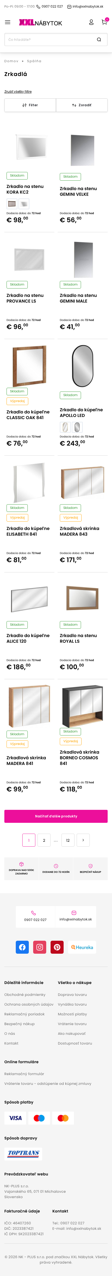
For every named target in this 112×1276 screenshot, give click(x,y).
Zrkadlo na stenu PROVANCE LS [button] (25, 298)
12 (68, 840)
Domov (11, 61)
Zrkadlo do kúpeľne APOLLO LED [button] (81, 413)
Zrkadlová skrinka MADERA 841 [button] (26, 761)
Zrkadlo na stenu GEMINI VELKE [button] (78, 191)
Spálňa (34, 61)
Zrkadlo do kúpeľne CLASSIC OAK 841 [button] (28, 415)
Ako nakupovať (72, 1033)
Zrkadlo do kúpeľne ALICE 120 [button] (28, 638)
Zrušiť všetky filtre (18, 91)
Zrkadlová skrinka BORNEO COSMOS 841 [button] (79, 758)
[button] (29, 983)
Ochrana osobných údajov (29, 1004)
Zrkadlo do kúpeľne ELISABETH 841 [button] (28, 531)
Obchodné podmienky (24, 994)
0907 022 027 (72, 1223)
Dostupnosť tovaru (75, 1043)
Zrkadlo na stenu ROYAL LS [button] (78, 638)
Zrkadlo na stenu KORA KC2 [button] (25, 189)
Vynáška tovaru (72, 1004)
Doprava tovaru (72, 994)
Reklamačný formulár (24, 1073)
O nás (9, 1033)
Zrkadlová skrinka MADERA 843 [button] (79, 531)
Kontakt (11, 1043)
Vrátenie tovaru (72, 1023)
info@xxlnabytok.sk (83, 1228)
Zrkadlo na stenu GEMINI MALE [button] (78, 298)
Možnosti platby (72, 1014)
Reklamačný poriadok (24, 1014)
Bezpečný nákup (19, 1023)
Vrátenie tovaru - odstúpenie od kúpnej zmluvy (47, 1083)
